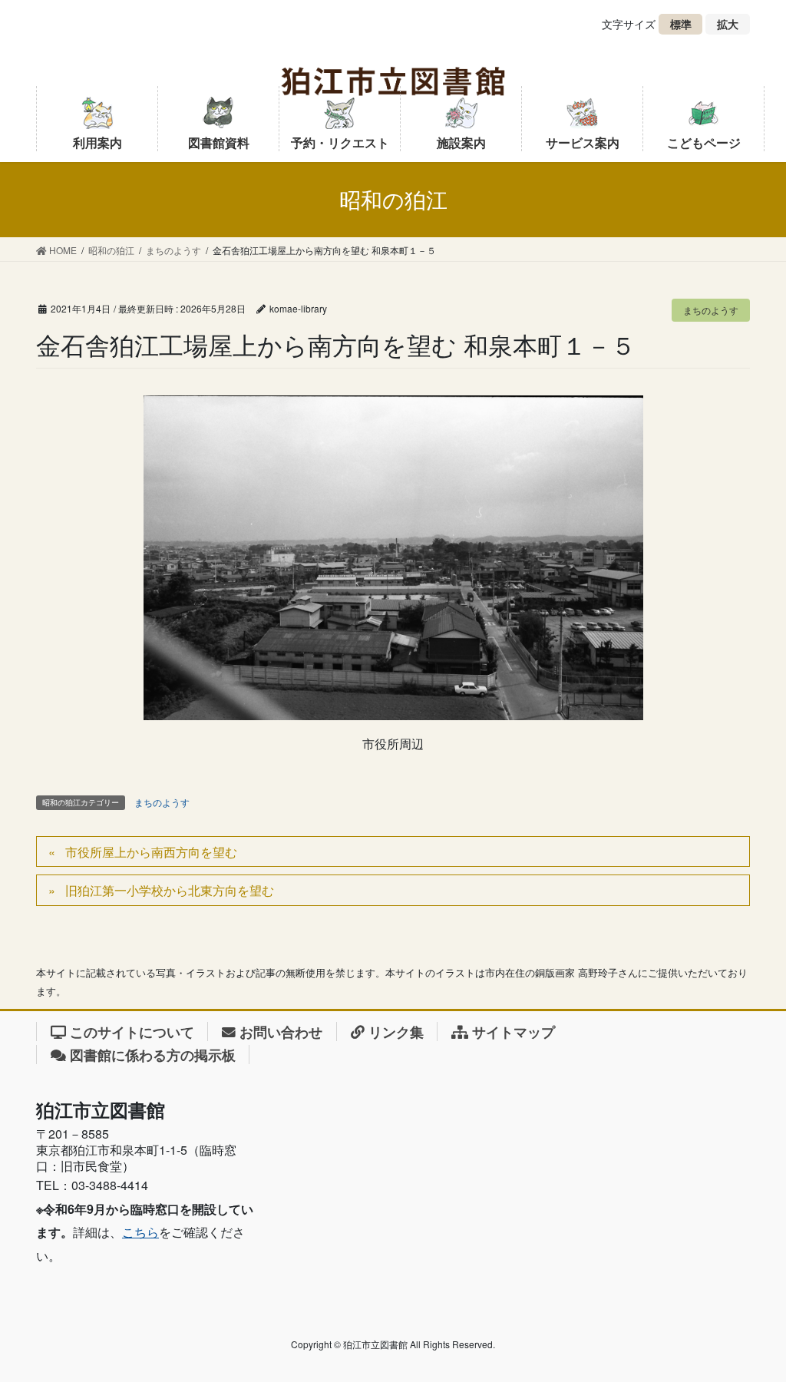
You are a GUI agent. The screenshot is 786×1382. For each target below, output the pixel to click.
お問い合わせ (280, 1031)
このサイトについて (132, 1031)
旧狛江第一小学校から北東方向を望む (169, 890)
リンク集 (396, 1031)
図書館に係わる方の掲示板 (153, 1054)
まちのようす (710, 309)
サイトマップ (513, 1031)
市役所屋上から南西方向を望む (151, 852)
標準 (686, 25)
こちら (140, 1232)
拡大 (733, 25)
